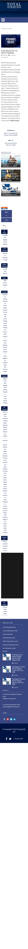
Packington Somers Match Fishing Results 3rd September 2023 (10, 192)
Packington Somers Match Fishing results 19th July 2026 (18, 669)
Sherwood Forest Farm (5, 458)
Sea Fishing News (7, 648)
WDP (21, 739)
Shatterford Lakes (5, 464)
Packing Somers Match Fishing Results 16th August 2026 (17, 657)
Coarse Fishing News (8, 631)
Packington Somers (5, 504)
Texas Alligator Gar (5, 358)
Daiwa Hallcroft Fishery (5, 425)
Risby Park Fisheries (5, 530)
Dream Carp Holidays (5, 343)
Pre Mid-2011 (13, 55)
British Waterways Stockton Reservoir (5, 436)
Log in (6, 220)
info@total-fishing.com (9, 698)
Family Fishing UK (5, 327)
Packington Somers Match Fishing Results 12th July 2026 (18, 681)
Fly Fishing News (7, 638)
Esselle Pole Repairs (5, 271)
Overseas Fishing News (9, 645)
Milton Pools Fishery (5, 480)
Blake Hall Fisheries (5, 515)
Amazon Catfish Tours (5, 312)
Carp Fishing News (8, 627)
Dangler (5, 244)
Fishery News (6, 634)
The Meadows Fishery (5, 418)
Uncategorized (4, 57)
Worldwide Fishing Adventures (5, 299)
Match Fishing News (8, 641)
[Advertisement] (12, 575)
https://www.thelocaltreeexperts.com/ (5, 546)
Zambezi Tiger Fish (5, 365)
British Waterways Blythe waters (5, 449)
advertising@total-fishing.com (11, 707)
